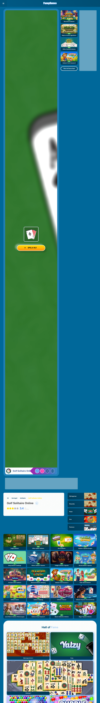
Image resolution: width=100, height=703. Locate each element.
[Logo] (50, 3)
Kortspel (14, 498)
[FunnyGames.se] (8, 498)
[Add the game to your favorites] (36, 503)
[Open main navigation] (3, 3)
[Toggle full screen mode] (52, 471)
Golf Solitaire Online (35, 498)
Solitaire (23, 498)
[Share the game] (47, 471)
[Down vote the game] (42, 471)
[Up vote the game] (37, 471)
